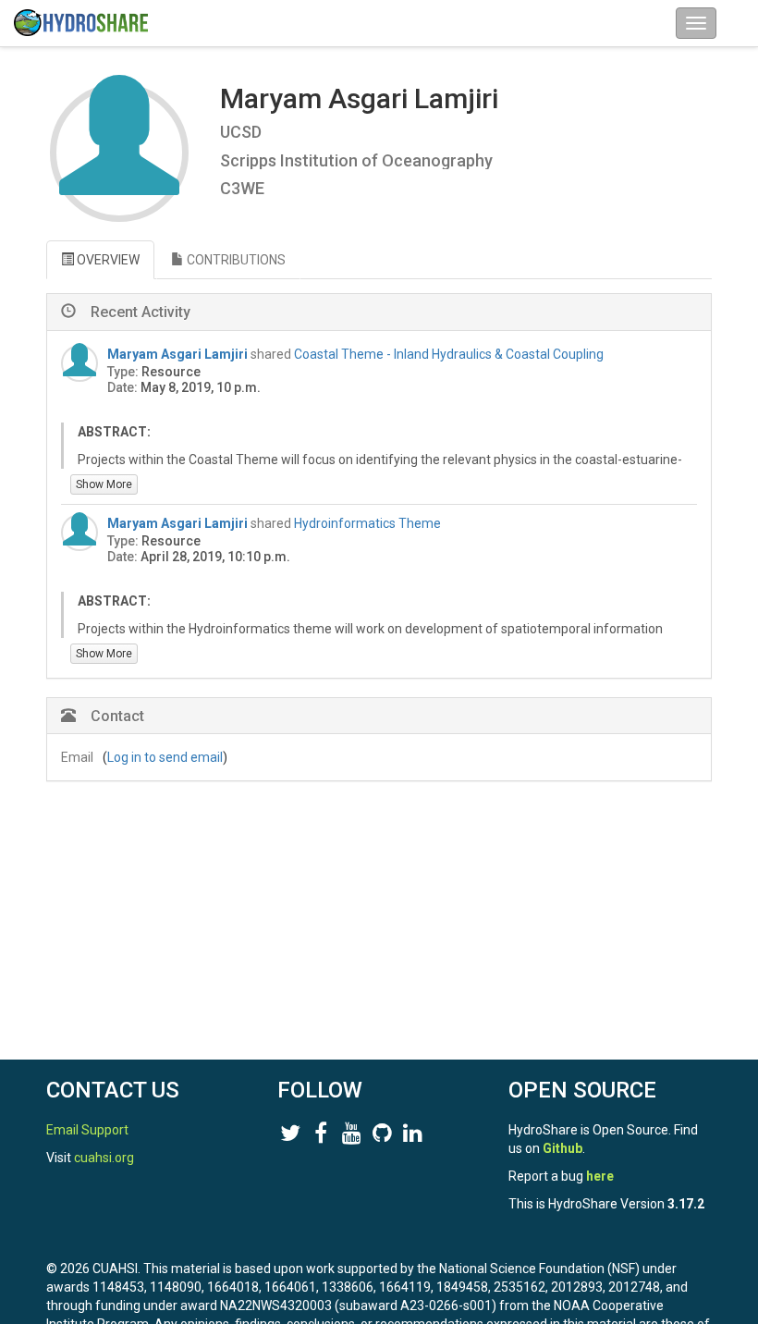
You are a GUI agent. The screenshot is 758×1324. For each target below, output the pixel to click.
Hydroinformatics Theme (367, 523)
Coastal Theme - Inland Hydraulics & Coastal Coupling (449, 354)
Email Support (87, 1129)
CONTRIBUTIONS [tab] (235, 259)
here (600, 1176)
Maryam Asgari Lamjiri (177, 354)
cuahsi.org (104, 1157)
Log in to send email (165, 757)
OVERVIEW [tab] (107, 259)
